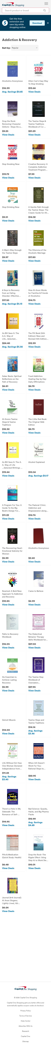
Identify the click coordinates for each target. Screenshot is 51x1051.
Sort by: (6, 48)
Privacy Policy (25, 1010)
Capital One (25, 1036)
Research (25, 1031)
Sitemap (25, 1041)
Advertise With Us (25, 1026)
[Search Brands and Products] (44, 10)
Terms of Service (25, 1015)
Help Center (25, 1021)
